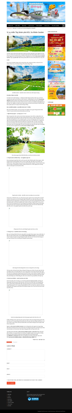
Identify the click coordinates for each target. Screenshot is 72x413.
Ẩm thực (9, 397)
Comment (9, 348)
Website (8, 374)
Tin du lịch (46, 25)
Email (8, 368)
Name (8, 363)
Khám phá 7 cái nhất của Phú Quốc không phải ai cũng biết (24, 28)
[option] (38, 28)
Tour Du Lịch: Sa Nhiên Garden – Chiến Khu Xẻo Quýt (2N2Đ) (21, 337)
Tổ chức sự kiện (55, 25)
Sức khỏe (9, 405)
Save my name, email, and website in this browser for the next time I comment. (25, 380)
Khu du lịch (31, 25)
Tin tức (9, 396)
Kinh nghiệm (39, 25)
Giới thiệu (17, 25)
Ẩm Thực (24, 25)
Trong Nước (15, 342)
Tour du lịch (10, 404)
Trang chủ (10, 25)
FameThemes (63, 411)
